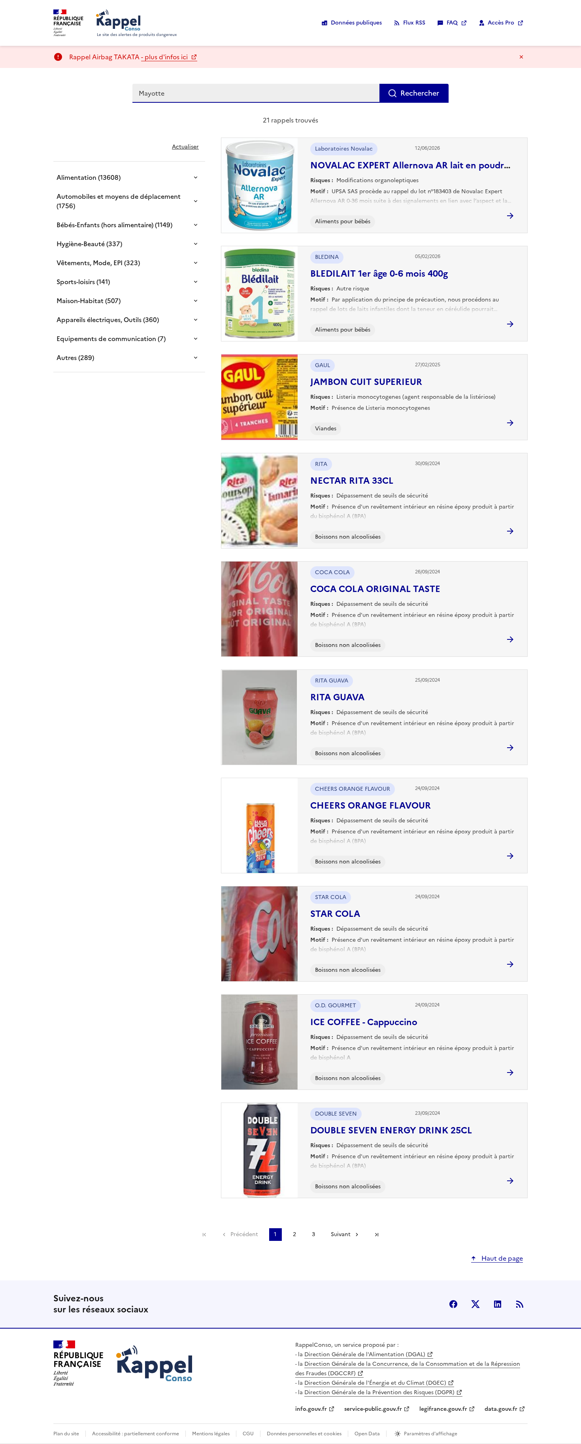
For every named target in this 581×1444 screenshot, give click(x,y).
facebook (453, 1304)
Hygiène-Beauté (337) (89, 244)
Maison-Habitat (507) (89, 300)
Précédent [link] (244, 1234)
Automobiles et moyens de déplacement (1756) (119, 201)
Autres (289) (75, 357)
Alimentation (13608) (89, 177)
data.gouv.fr (501, 1409)
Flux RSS (414, 23)
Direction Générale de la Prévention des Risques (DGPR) (379, 1392)
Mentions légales (211, 1433)
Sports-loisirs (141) (83, 282)
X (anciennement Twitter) (475, 1304)
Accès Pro (501, 23)
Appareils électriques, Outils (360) (108, 319)
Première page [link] (204, 1234)
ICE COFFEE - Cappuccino (363, 1022)
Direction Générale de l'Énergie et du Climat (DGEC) (375, 1383)
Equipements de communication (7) (111, 338)
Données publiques (356, 23)
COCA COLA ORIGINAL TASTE (375, 589)
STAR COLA (335, 913)
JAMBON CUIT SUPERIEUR (366, 381)
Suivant (341, 1234)
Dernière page (376, 1234)
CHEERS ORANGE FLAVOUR (370, 805)
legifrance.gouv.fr (443, 1409)
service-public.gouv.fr (373, 1409)
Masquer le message (521, 57)
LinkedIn (498, 1304)
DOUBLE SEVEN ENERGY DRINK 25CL (391, 1130)
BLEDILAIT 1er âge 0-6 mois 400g (379, 273)
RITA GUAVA (337, 697)
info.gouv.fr (311, 1409)
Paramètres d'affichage (430, 1433)
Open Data (367, 1433)
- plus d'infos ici (165, 57)
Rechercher (419, 93)
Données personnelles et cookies (304, 1433)
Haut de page (501, 1258)
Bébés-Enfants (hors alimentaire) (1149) (114, 225)
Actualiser (185, 147)
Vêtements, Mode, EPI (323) (98, 263)
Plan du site (66, 1433)
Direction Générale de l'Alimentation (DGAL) (364, 1354)
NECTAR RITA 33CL (351, 480)
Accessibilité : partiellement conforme (135, 1433)
